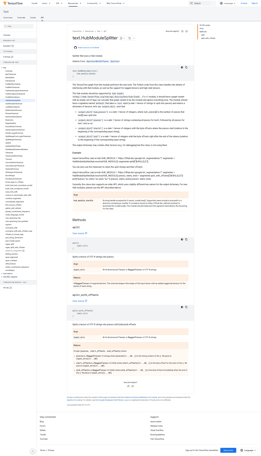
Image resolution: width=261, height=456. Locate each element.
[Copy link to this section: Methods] (88, 220)
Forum (42, 426)
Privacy (51, 450)
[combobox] (202, 3)
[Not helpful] (186, 31)
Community (92, 3)
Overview (7, 17)
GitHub (244, 3)
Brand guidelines (157, 435)
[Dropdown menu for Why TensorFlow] (124, 3)
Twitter (43, 435)
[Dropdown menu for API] (62, 3)
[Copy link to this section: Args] (80, 195)
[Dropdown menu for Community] (101, 3)
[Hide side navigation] (32, 451)
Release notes (156, 426)
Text (6, 11)
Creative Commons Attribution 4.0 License (140, 397)
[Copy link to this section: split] (82, 227)
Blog (42, 421)
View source (78, 233)
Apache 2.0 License (74, 400)
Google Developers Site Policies (110, 400)
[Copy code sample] (186, 67)
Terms (42, 450)
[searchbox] (18, 26)
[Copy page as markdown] (129, 38)
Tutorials (21, 17)
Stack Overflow (157, 430)
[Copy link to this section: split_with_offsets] (101, 295)
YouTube (44, 439)
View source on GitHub (88, 47)
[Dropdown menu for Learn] (50, 3)
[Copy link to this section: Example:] (84, 152)
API (57, 3)
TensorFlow (77, 31)
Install (34, 3)
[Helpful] (182, 31)
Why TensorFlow (114, 3)
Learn (44, 3)
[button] (17, 67)
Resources (73, 3)
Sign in (255, 3)
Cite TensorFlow (157, 439)
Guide (33, 17)
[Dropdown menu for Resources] (81, 3)
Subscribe (228, 450)
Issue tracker (155, 421)
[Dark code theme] (182, 67)
